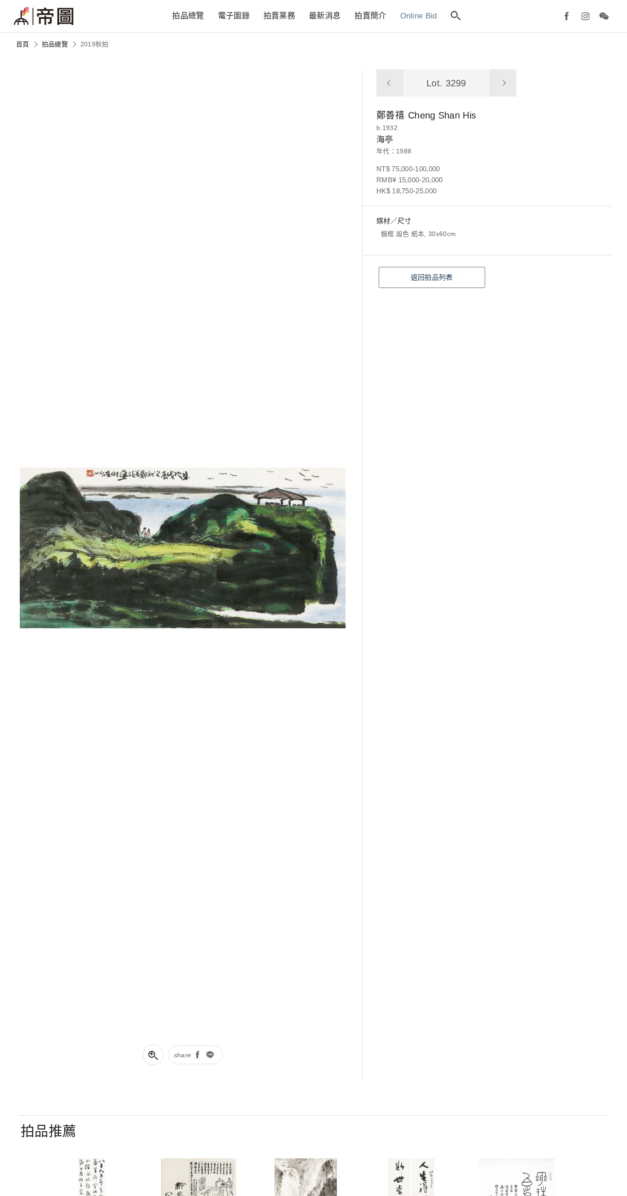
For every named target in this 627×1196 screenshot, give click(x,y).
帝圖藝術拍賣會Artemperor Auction (43, 16)
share (182, 1055)
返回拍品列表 (432, 277)
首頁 (22, 44)
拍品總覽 (55, 44)
